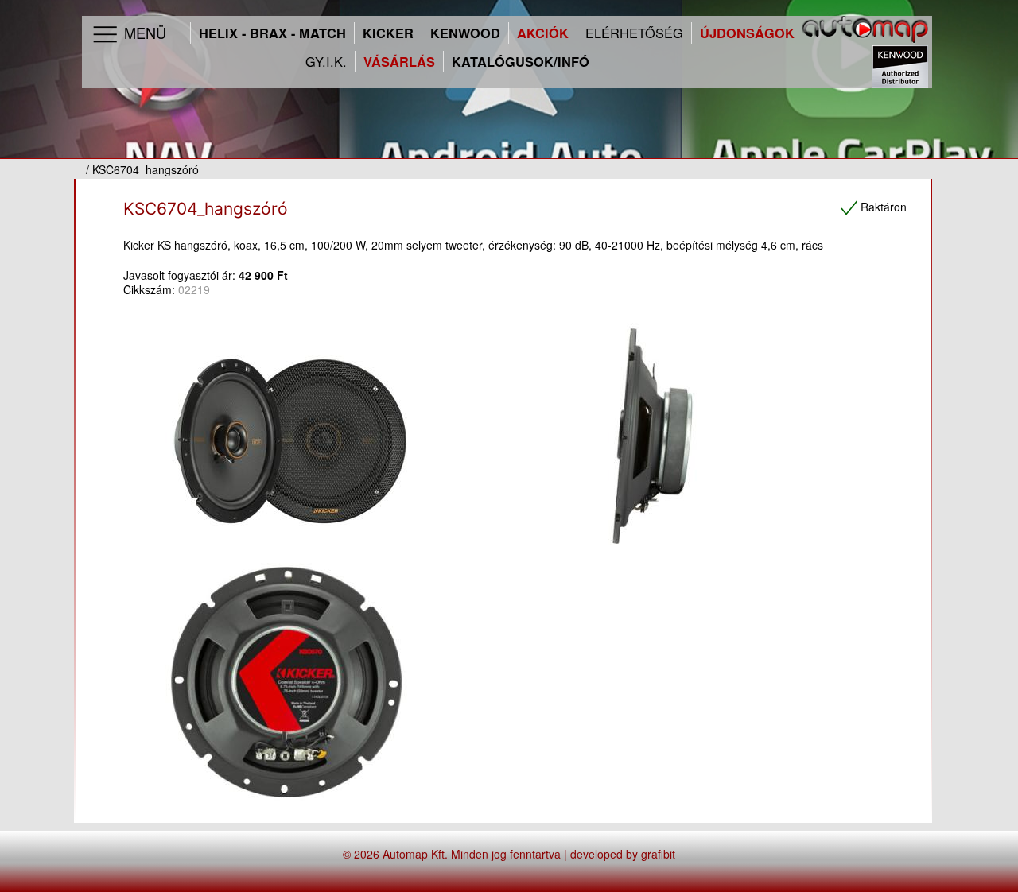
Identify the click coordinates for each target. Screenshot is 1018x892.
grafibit (658, 854)
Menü (142, 32)
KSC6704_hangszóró (205, 209)
